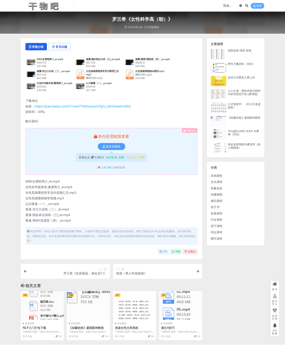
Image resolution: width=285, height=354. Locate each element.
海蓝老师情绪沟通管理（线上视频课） (244, 145)
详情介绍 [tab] (37, 47)
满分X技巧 (168, 328)
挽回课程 (216, 201)
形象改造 (216, 188)
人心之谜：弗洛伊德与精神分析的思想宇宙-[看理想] (244, 92)
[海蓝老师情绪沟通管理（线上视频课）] (218, 148)
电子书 (215, 207)
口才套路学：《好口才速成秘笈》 (244, 105)
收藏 (177, 251)
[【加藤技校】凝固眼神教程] (88, 305)
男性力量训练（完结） (241, 64)
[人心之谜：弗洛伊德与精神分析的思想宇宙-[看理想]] (218, 94)
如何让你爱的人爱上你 (241, 77)
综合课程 (216, 232)
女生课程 (216, 182)
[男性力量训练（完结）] (218, 67)
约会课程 (216, 219)
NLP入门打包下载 (34, 328)
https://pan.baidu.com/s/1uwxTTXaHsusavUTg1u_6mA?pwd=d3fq (82, 106)
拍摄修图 (216, 194)
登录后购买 (113, 146)
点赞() (192, 251)
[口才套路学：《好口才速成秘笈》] (218, 108)
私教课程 (216, 213)
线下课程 (216, 226)
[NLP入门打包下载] (42, 305)
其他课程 (153, 27)
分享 (164, 251)
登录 (259, 5)
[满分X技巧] (180, 305)
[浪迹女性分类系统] (134, 305)
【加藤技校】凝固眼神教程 (86, 328)
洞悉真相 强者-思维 (239, 50)
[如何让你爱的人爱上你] (218, 81)
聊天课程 (216, 238)
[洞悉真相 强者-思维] (218, 54)
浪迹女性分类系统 (126, 328)
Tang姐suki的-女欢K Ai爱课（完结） (243, 132)
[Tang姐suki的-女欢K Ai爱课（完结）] (218, 134)
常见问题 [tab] (61, 47)
